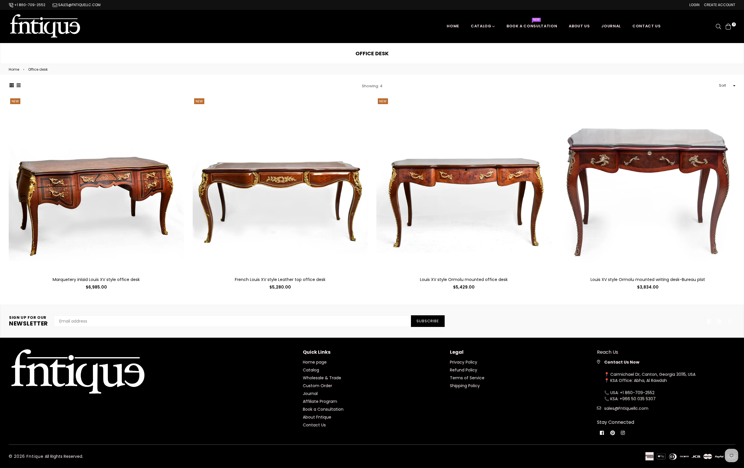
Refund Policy (463, 370)
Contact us (646, 26)
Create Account (719, 4)
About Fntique (317, 417)
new (15, 101)
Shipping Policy (465, 386)
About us (579, 26)
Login (694, 4)
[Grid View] (12, 86)
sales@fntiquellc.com (79, 4)
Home (453, 26)
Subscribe (427, 321)
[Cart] (728, 26)
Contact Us (314, 425)
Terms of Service (467, 378)
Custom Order (317, 386)
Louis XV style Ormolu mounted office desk (464, 279)
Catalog (481, 26)
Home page (315, 362)
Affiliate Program (320, 401)
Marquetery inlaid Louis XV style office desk (96, 279)
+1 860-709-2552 (29, 4)
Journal (611, 26)
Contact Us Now (621, 362)
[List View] (19, 86)
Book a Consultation (532, 24)
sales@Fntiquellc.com (626, 408)
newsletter (28, 321)
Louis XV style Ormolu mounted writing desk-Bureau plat (648, 279)
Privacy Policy (463, 362)
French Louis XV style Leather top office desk (280, 279)
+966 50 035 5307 (638, 399)
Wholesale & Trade (322, 378)
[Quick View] (177, 111)
